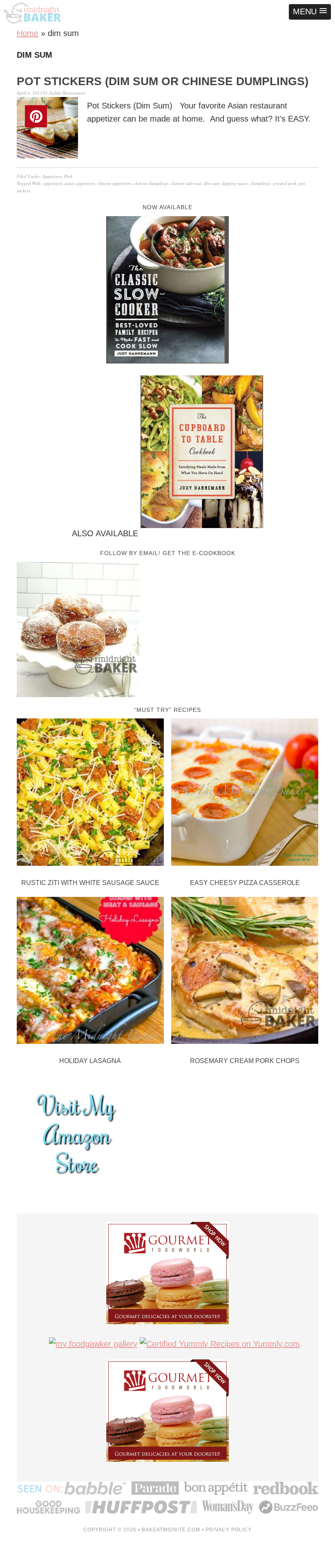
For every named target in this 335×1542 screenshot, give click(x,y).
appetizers (52, 183)
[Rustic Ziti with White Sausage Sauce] (90, 793)
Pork (68, 176)
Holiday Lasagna (90, 1060)
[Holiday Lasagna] (90, 972)
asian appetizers (80, 183)
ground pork (285, 183)
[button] (310, 12)
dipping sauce (235, 183)
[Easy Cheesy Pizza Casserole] (244, 793)
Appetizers (52, 176)
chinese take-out (186, 183)
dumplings (260, 183)
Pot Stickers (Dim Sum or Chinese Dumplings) (162, 81)
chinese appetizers (114, 183)
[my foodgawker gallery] (93, 1343)
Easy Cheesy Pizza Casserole (245, 882)
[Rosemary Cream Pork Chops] (244, 972)
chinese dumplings (151, 183)
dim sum (211, 183)
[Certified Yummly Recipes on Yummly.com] (220, 1343)
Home (27, 33)
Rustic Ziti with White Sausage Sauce (90, 882)
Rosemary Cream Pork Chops (244, 1060)
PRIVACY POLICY (228, 1530)
